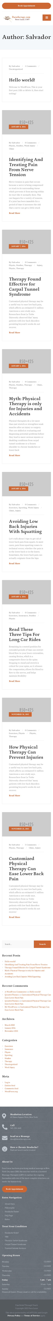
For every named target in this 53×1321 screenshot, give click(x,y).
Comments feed (11, 1088)
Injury (39, 265)
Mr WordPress (11, 1007)
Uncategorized (16, 69)
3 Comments (30, 844)
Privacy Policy (14, 1315)
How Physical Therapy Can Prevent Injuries (26, 752)
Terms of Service (32, 1315)
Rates (7, 1219)
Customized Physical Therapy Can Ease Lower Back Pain (26, 869)
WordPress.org (11, 1091)
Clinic (11, 148)
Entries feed (10, 1085)
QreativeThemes (12, 994)
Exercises (13, 507)
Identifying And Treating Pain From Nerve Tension (26, 167)
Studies (19, 145)
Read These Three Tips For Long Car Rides (25, 634)
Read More (14, 213)
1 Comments (30, 66)
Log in (7, 1082)
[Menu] (47, 17)
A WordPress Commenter (16, 991)
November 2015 (11, 1031)
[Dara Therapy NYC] (16, 18)
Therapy (28, 265)
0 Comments (30, 142)
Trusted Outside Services (15, 1248)
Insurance (23, 615)
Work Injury (29, 145)
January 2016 (10, 1028)
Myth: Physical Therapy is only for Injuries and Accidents (25, 406)
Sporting (23, 507)
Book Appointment (26, 5)
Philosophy (10, 1207)
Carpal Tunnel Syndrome (15, 1244)
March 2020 (10, 1025)
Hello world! (22, 80)
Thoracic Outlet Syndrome (16, 1240)
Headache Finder (12, 1211)
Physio (12, 145)
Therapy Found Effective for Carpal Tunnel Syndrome (25, 287)
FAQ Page (9, 1215)
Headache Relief (11, 1232)
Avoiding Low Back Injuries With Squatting (25, 526)
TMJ (6, 1236)
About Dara (10, 1204)
